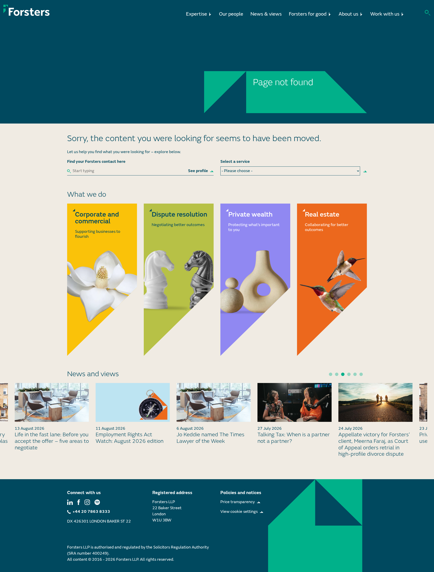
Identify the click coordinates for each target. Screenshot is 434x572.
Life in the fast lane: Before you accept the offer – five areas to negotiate (52, 441)
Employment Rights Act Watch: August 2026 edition (129, 437)
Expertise (196, 14)
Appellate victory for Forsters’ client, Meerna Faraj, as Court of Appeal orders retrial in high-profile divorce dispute (374, 444)
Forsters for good (308, 14)
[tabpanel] (213, 415)
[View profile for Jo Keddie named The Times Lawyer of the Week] (214, 402)
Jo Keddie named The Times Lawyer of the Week (210, 437)
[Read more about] (102, 279)
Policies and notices (240, 492)
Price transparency (237, 501)
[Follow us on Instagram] (87, 501)
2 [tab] (336, 374)
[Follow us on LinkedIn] (70, 501)
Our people (231, 14)
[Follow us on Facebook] (78, 501)
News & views (266, 14)
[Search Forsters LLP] (428, 12)
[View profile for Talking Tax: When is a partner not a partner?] (294, 402)
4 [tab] (349, 374)
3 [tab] (342, 374)
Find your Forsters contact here (96, 161)
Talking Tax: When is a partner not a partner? (293, 437)
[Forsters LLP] (26, 10)
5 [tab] (355, 374)
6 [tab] (361, 374)
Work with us (384, 14)
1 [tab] (330, 374)
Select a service (235, 161)
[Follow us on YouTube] (97, 501)
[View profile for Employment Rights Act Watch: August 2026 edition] (133, 402)
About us (348, 14)
